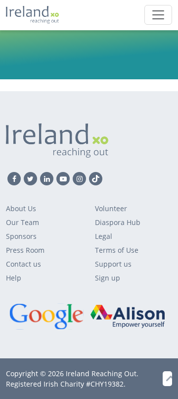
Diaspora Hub (117, 222)
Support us (113, 264)
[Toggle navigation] (158, 15)
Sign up (107, 278)
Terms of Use (116, 250)
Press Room (25, 250)
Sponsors (21, 236)
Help (13, 278)
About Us (21, 208)
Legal (103, 236)
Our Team (22, 222)
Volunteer (111, 208)
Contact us (23, 264)
